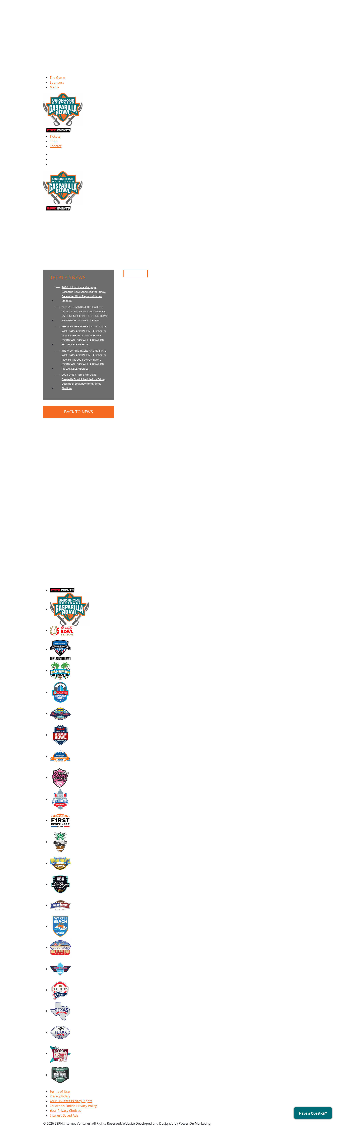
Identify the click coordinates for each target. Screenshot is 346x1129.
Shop (53, 141)
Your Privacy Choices (65, 1110)
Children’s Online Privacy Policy (73, 1106)
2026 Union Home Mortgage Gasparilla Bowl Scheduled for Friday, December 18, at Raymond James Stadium (84, 294)
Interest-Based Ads (64, 1115)
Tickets (55, 136)
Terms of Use (60, 1091)
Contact (55, 146)
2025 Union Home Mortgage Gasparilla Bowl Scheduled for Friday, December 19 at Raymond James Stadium (84, 381)
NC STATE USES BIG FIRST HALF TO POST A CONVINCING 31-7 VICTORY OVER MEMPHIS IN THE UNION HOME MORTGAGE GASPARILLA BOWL (85, 314)
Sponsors (57, 82)
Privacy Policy (60, 1096)
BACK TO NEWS (78, 411)
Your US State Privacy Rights (71, 1101)
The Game (57, 77)
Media (54, 87)
